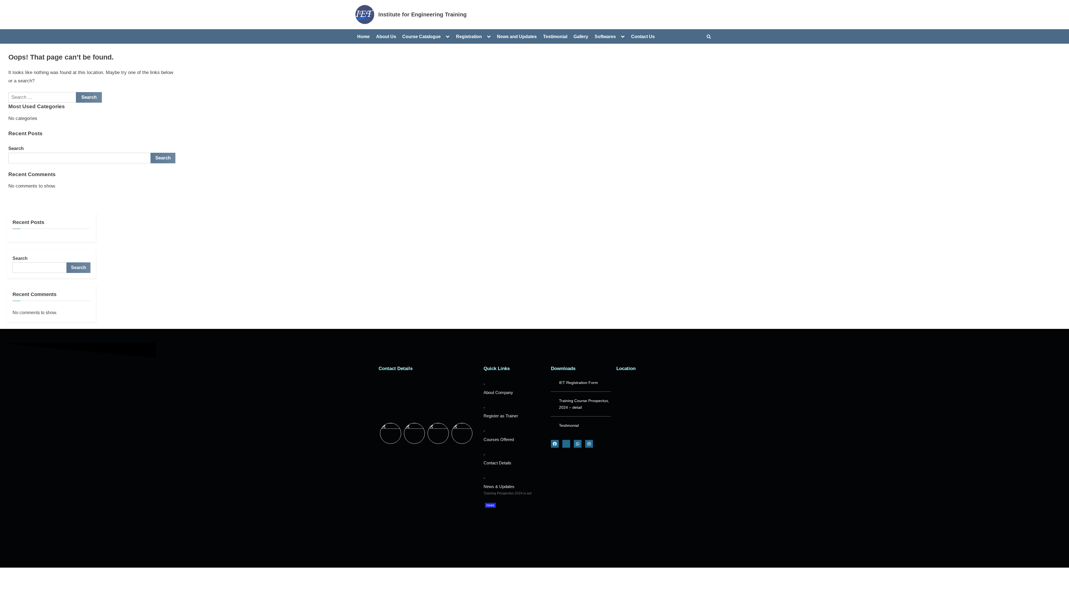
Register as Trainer (501, 415)
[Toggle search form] (708, 36)
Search (16, 148)
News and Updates (517, 36)
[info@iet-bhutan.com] (428, 399)
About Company (498, 392)
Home (363, 36)
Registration (469, 36)
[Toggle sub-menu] (447, 36)
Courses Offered (499, 439)
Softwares (605, 36)
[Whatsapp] (578, 444)
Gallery (580, 36)
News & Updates (499, 486)
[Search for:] (42, 97)
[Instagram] (589, 444)
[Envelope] (566, 444)
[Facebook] (555, 444)
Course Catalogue (421, 36)
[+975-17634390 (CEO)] (428, 384)
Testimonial (555, 36)
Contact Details (497, 462)
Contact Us (643, 36)
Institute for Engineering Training (422, 14)
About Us (386, 36)
